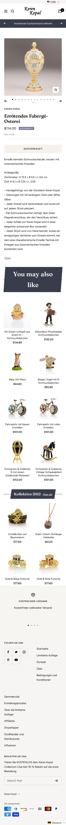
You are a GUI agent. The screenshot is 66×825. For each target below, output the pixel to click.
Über (39, 668)
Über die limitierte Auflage (14, 712)
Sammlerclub (12, 696)
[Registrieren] (56, 780)
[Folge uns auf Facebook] (8, 652)
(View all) (47, 494)
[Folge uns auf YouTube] (16, 660)
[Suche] (12, 11)
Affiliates (9, 721)
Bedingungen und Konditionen (47, 677)
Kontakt (41, 662)
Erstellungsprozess (15, 703)
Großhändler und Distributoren (14, 736)
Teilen (7, 258)
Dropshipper (11, 727)
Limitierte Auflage (47, 655)
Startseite (42, 648)
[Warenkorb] (60, 11)
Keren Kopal (12, 109)
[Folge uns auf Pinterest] (8, 660)
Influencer (10, 745)
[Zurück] (5, 101)
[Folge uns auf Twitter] (16, 652)
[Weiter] (60, 101)
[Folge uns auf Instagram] (24, 652)
